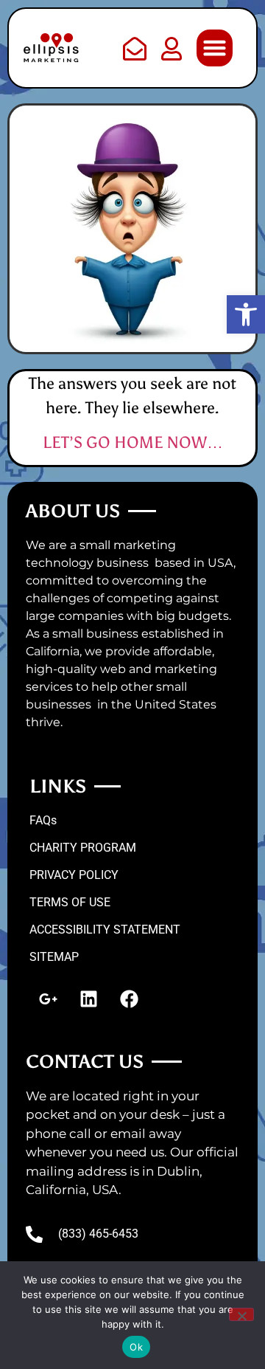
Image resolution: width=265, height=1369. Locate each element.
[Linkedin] (88, 999)
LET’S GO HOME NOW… (133, 442)
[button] (246, 314)
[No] (241, 1314)
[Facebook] (128, 999)
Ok (136, 1347)
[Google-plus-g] (47, 999)
